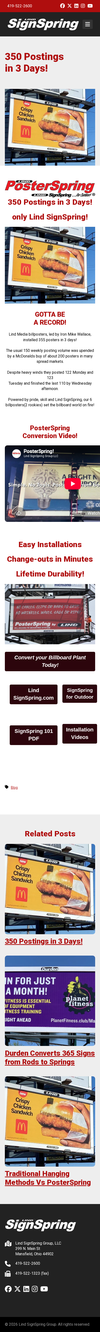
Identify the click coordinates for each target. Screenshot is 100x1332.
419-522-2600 (19, 6)
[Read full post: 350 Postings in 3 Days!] (50, 889)
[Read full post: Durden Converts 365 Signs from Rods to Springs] (50, 1001)
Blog (14, 787)
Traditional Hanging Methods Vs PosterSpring (48, 1178)
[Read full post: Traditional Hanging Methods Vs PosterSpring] (50, 1121)
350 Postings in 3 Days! (44, 941)
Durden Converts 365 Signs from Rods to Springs (50, 1057)
